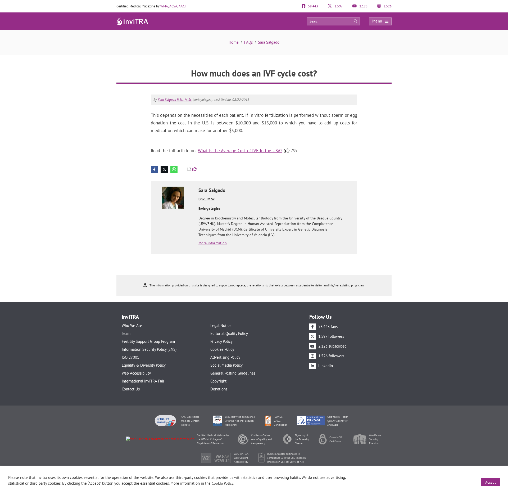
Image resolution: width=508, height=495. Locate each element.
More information (212, 243)
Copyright (218, 381)
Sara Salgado (268, 42)
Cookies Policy (222, 349)
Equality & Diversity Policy (144, 365)
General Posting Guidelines (232, 373)
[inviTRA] (132, 21)
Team (126, 333)
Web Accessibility (136, 373)
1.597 (338, 6)
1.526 (387, 6)
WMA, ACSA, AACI (173, 6)
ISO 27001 (130, 357)
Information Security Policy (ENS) (149, 349)
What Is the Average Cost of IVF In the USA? (240, 151)
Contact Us (131, 389)
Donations (218, 389)
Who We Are (132, 325)
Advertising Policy (225, 357)
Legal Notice (221, 325)
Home (234, 42)
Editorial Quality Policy (229, 333)
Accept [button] (490, 482)
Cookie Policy (222, 483)
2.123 (363, 6)
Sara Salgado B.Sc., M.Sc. (175, 99)
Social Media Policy (226, 365)
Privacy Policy (221, 341)
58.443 (312, 6)
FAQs (248, 42)
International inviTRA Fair (143, 381)
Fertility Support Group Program (148, 341)
